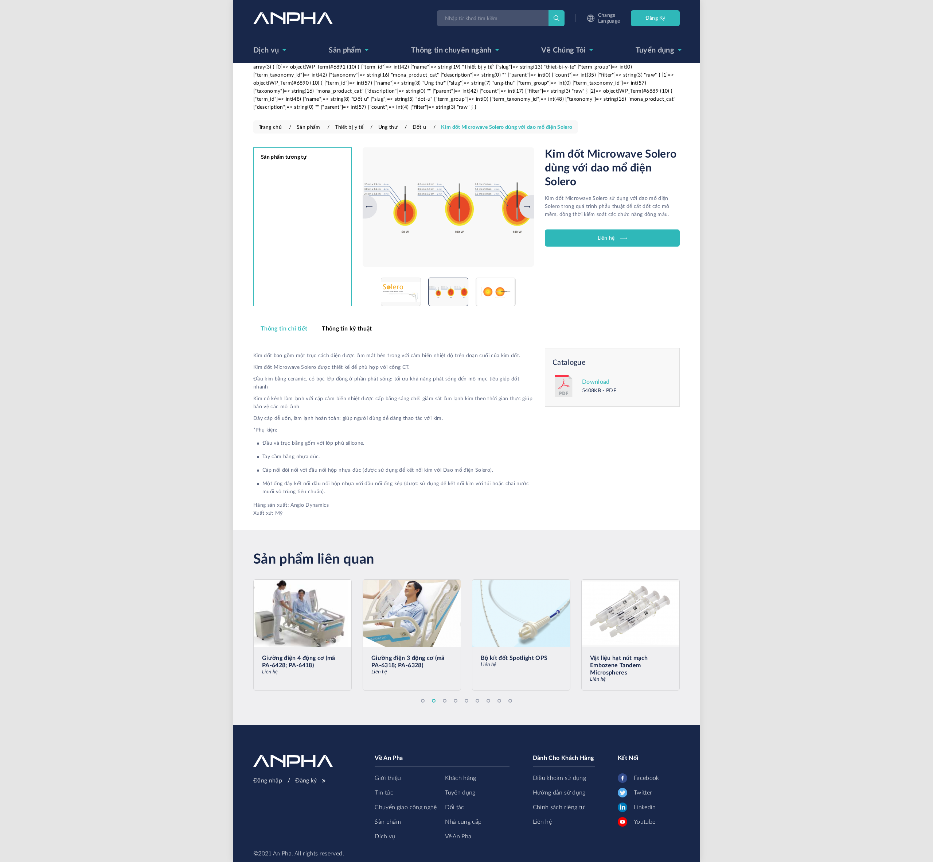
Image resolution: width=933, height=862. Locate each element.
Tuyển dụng (655, 50)
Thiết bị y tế (349, 127)
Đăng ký (307, 781)
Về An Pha (458, 836)
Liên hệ (606, 238)
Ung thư (388, 127)
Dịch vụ (266, 50)
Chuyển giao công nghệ (406, 807)
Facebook (646, 778)
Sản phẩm (345, 50)
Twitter (643, 793)
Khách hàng (460, 778)
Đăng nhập (268, 781)
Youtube (644, 822)
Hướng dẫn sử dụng (559, 793)
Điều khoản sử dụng (559, 778)
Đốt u (419, 127)
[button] (364, 207)
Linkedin (645, 807)
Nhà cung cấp (463, 822)
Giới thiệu (388, 778)
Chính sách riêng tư (559, 807)
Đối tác (454, 807)
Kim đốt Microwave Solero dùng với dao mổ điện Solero (506, 127)
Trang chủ (270, 127)
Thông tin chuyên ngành (451, 50)
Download (596, 382)
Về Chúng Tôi (563, 50)
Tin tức (384, 793)
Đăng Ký (655, 18)
